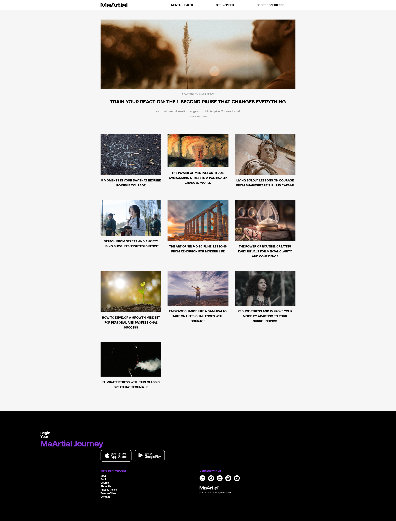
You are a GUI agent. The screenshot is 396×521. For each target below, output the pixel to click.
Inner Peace (206, 94)
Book (104, 479)
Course (105, 482)
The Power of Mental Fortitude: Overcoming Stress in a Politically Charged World (198, 177)
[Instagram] (202, 478)
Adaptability (190, 94)
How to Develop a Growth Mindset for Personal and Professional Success (131, 322)
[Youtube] (237, 478)
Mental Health (182, 5)
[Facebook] (211, 478)
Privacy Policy (109, 489)
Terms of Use (108, 493)
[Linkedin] (220, 478)
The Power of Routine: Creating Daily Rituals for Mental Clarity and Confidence (265, 251)
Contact (105, 496)
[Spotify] (228, 478)
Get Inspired (225, 5)
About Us (106, 486)
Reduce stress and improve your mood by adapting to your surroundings (265, 316)
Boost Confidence (270, 5)
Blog (103, 476)
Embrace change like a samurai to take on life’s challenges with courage (198, 316)
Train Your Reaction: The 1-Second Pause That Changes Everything (198, 101)
